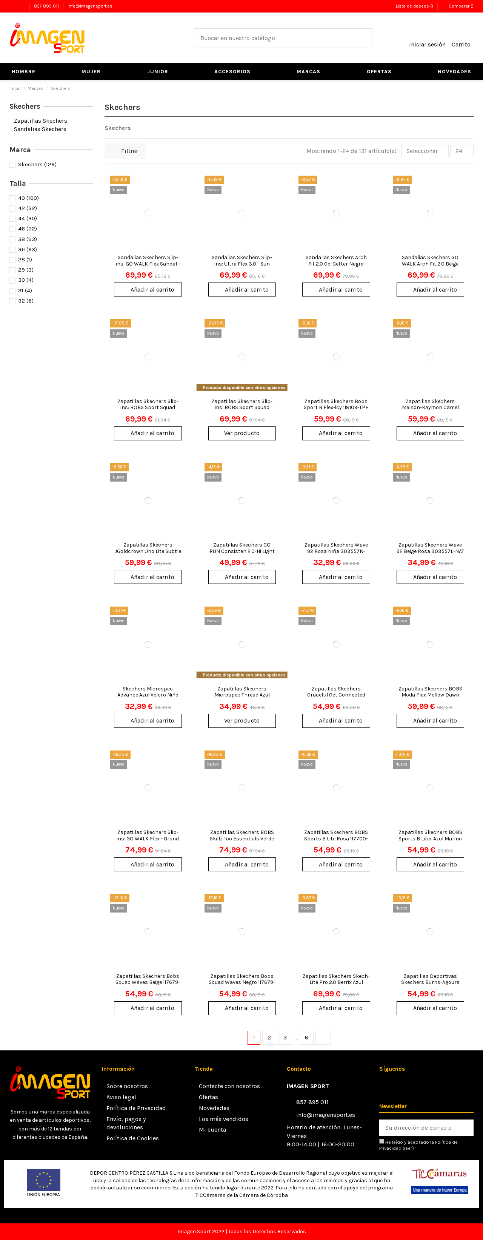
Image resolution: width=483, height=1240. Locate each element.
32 (26, 300)
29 (26, 269)
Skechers (24, 106)
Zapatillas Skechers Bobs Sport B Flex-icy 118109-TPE (336, 404)
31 (25, 290)
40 (28, 198)
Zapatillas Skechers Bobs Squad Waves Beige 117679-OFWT (147, 982)
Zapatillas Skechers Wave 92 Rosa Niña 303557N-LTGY (336, 551)
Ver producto (242, 433)
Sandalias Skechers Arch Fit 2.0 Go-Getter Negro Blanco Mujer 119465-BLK (336, 263)
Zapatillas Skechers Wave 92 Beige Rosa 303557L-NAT (430, 548)
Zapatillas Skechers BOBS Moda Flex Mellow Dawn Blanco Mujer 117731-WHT (430, 695)
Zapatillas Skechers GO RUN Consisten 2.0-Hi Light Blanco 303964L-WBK (242, 551)
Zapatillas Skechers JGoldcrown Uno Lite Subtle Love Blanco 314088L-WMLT (148, 551)
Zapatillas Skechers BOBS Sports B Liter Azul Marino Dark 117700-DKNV (430, 838)
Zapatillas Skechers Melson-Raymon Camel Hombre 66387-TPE (430, 407)
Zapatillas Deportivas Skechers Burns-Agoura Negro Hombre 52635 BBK (430, 982)
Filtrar (129, 150)
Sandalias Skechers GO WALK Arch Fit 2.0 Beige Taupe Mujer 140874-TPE (430, 263)
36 (27, 249)
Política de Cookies (132, 1138)
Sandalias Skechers (40, 129)
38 (27, 239)
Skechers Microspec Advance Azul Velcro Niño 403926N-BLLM (147, 695)
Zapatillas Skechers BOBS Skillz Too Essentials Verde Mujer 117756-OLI (242, 838)
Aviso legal (121, 1097)
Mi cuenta (212, 1129)
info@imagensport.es (90, 6)
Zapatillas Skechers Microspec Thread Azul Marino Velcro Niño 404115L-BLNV (242, 698)
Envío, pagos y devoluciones (126, 1123)
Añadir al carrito (152, 289)
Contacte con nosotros (229, 1086)
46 (27, 228)
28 (25, 259)
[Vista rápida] (180, 216)
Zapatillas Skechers (40, 120)
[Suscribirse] (465, 1128)
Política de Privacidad (136, 1108)
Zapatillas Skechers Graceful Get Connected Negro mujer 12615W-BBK (336, 695)
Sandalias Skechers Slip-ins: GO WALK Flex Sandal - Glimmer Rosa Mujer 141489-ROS (148, 267)
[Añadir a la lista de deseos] (180, 188)
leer (408, 1148)
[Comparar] (180, 202)
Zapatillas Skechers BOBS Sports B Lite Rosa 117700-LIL (336, 838)
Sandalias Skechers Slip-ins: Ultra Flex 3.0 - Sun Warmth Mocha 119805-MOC (242, 267)
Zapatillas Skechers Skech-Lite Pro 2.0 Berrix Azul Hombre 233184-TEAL (336, 982)
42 (27, 208)
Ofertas (208, 1097)
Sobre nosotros (127, 1086)
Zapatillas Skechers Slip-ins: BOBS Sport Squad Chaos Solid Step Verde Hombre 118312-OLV (147, 410)
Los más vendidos (223, 1119)
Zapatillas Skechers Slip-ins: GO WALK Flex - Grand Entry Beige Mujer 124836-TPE (147, 841)
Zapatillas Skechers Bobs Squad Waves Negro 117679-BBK (242, 982)
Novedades (214, 1108)
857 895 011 (47, 6)
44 (27, 218)
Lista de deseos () (414, 6)
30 (26, 279)
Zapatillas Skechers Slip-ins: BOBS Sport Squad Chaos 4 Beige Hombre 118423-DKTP (241, 410)
